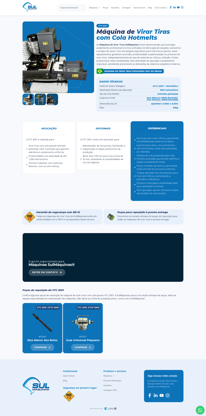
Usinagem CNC (110, 390)
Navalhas (115, 8)
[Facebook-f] (170, 7)
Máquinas (93, 8)
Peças (105, 8)
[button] (25, 57)
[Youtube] (178, 7)
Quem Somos (139, 8)
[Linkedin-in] (174, 7)
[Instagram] (182, 7)
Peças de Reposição (112, 381)
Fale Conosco (161, 8)
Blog (150, 8)
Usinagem (126, 8)
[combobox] (72, 8)
